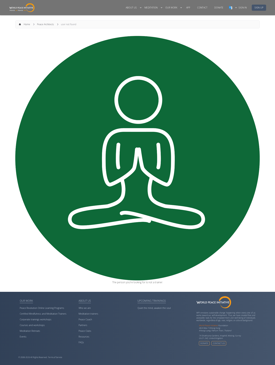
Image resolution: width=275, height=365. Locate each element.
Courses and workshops (32, 325)
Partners (83, 325)
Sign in (243, 7)
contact (202, 7)
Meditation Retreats (30, 330)
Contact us (219, 343)
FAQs (81, 342)
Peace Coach (85, 319)
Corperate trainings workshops (35, 319)
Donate (204, 343)
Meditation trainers (88, 313)
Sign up (258, 7)
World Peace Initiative (208, 325)
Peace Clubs (85, 330)
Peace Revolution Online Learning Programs (42, 307)
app (188, 7)
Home (27, 24)
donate (218, 7)
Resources (84, 336)
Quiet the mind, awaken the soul (154, 307)
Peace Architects (45, 24)
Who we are (85, 307)
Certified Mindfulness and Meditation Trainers (43, 313)
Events (23, 336)
